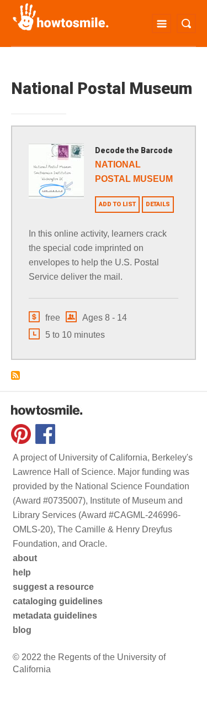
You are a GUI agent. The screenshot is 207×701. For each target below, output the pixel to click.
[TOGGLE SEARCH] (186, 23)
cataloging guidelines (58, 601)
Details (158, 204)
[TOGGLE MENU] (161, 23)
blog (22, 630)
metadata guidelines (55, 615)
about (25, 558)
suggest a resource (53, 587)
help (22, 572)
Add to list (117, 204)
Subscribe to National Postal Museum (15, 375)
